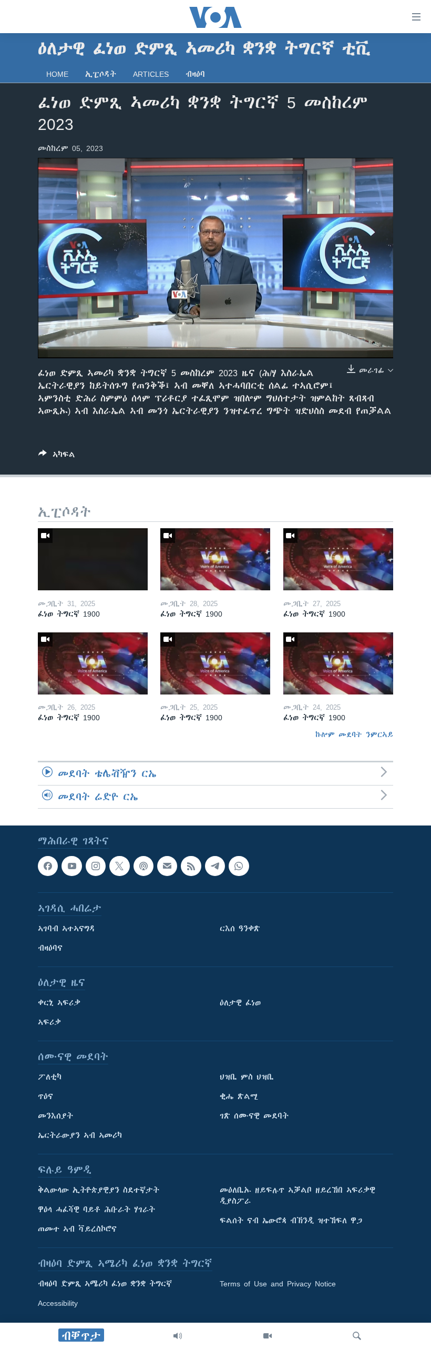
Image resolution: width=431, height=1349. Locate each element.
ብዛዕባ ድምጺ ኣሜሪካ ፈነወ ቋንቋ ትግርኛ (105, 1284)
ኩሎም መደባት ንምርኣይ (354, 734)
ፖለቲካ (49, 1077)
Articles (151, 74)
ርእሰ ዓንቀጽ (240, 929)
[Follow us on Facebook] (48, 866)
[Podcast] (143, 866)
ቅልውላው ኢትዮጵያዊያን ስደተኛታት (98, 1190)
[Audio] (177, 1336)
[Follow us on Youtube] (71, 866)
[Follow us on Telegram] (215, 866)
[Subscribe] (167, 866)
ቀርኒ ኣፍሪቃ (59, 1003)
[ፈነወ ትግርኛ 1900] (93, 559)
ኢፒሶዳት (100, 74)
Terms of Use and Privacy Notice (278, 1284)
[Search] (357, 1336)
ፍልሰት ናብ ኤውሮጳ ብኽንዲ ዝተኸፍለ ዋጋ (291, 1221)
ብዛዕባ (195, 74)
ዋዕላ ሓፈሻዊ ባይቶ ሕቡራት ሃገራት (96, 1210)
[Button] (56, 456)
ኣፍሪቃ (49, 1023)
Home (57, 74)
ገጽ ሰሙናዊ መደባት (254, 1116)
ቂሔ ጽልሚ (239, 1097)
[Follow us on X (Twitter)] (119, 866)
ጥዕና (45, 1097)
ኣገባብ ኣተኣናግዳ (66, 929)
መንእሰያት (55, 1116)
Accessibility (58, 1303)
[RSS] (191, 866)
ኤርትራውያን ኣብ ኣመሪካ (80, 1136)
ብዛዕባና (50, 948)
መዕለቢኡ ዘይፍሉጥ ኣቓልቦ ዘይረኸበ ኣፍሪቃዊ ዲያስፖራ (297, 1196)
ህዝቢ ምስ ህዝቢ (247, 1077)
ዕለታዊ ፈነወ (240, 1003)
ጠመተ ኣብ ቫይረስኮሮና (77, 1229)
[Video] (267, 1336)
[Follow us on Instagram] (96, 866)
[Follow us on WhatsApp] (239, 866)
